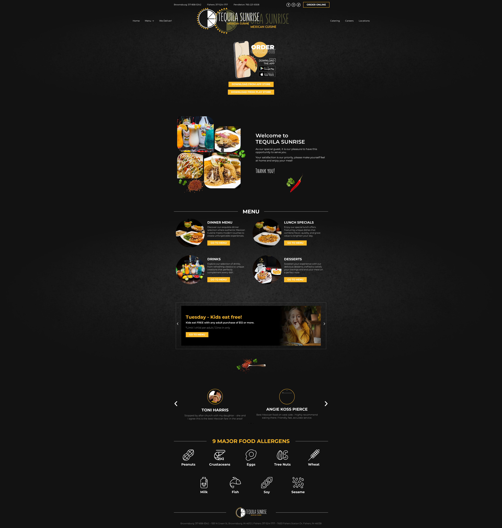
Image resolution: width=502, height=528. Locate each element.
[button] (177, 323)
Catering (335, 20)
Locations (364, 20)
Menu (148, 20)
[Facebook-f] (288, 5)
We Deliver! (165, 20)
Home (136, 20)
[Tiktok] (299, 5)
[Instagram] (293, 5)
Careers (349, 20)
